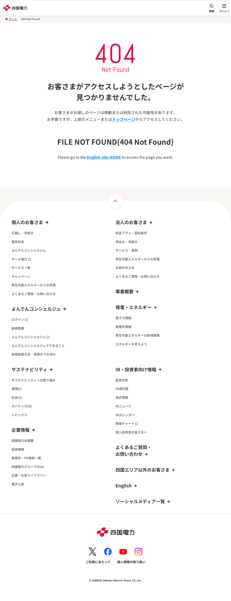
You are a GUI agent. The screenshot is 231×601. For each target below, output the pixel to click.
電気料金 (18, 241)
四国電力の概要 (23, 440)
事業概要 (125, 291)
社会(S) (17, 397)
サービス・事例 (127, 250)
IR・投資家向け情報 (136, 369)
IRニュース (123, 406)
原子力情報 (123, 318)
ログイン (18, 319)
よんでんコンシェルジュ (29, 250)
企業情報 (21, 430)
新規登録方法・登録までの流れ (34, 354)
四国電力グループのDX (28, 466)
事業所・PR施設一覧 (26, 458)
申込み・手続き (127, 241)
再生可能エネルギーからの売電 (34, 285)
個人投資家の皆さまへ (131, 432)
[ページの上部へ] (115, 201)
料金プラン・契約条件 (131, 233)
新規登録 (18, 328)
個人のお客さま (27, 222)
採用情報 (18, 449)
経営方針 (122, 380)
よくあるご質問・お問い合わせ (34, 293)
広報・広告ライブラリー (29, 475)
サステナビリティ (29, 369)
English (124, 485)
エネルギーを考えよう (131, 344)
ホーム (13, 18)
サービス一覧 (21, 267)
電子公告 (18, 484)
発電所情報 (123, 326)
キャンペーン (21, 276)
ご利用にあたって (98, 562)
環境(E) (17, 388)
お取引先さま (125, 267)
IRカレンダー (125, 415)
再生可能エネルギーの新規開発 (138, 335)
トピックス (19, 415)
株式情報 (122, 397)
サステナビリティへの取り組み (33, 380)
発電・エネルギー (134, 307)
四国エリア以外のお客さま (143, 469)
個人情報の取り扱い (131, 562)
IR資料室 (122, 388)
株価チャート (125, 423)
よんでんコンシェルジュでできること (38, 345)
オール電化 (19, 259)
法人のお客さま (131, 222)
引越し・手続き (23, 233)
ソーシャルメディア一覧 (140, 501)
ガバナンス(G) (22, 406)
